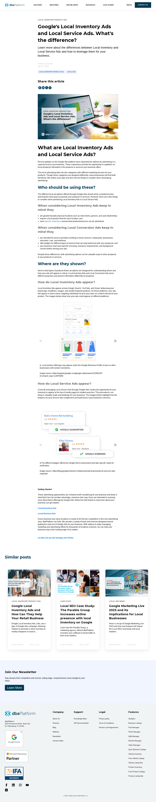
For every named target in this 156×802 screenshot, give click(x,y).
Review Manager (134, 741)
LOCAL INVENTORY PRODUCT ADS (51, 72)
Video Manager (134, 745)
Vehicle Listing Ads (135, 763)
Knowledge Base (80, 719)
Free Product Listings (136, 772)
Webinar (56, 732)
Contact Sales (58, 741)
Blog (54, 727)
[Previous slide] (40, 340)
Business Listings (135, 723)
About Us (56, 719)
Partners (56, 723)
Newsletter (57, 736)
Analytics (131, 719)
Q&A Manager (133, 736)
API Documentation (81, 723)
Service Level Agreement (108, 727)
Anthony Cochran (45, 64)
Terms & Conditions (106, 723)
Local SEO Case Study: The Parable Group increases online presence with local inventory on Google (77, 614)
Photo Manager (134, 732)
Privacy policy (104, 719)
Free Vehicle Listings (136, 758)
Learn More (14, 687)
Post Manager (133, 727)
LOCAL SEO (71, 72)
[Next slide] (115, 340)
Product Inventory (135, 767)
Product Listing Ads (135, 776)
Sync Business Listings (137, 749)
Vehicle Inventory (135, 754)
